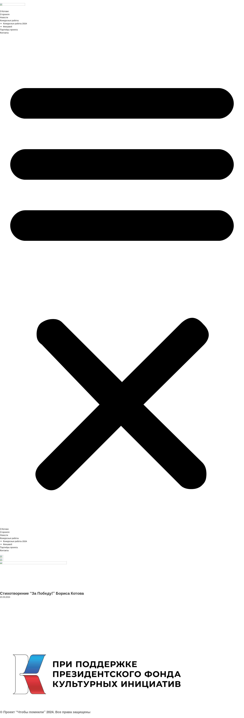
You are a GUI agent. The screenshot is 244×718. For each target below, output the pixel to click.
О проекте (5, 14)
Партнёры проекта (9, 29)
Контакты (4, 32)
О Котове (4, 11)
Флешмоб (7, 26)
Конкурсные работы (9, 20)
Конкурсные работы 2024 (15, 23)
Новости (4, 17)
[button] (122, 282)
